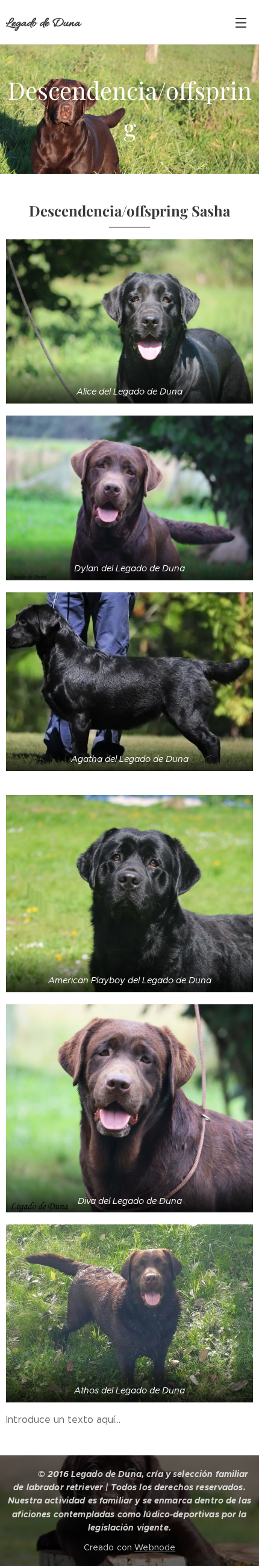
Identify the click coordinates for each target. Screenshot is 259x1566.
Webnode (154, 1547)
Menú (241, 22)
